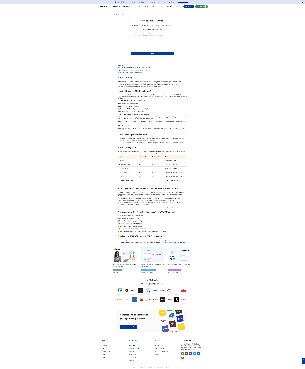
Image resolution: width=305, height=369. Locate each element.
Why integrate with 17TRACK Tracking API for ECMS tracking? (134, 70)
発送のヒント (132, 354)
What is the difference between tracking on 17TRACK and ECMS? (134, 67)
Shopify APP (159, 202)
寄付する (157, 354)
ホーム (113, 14)
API (132, 6)
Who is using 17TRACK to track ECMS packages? (130, 72)
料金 (153, 6)
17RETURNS (125, 6)
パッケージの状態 (134, 348)
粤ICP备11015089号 (167, 367)
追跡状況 (131, 351)
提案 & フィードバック (161, 351)
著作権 (104, 354)
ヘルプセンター (159, 348)
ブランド (131, 361)
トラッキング (132, 358)
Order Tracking (116, 6)
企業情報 (105, 345)
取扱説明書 (132, 345)
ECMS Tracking (121, 65)
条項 (103, 348)
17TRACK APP (140, 200)
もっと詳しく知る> (183, 2)
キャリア (118, 14)
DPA (103, 358)
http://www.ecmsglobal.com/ (153, 29)
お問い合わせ (159, 345)
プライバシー (106, 351)
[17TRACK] (102, 6)
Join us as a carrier (128, 327)
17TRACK (148, 192)
